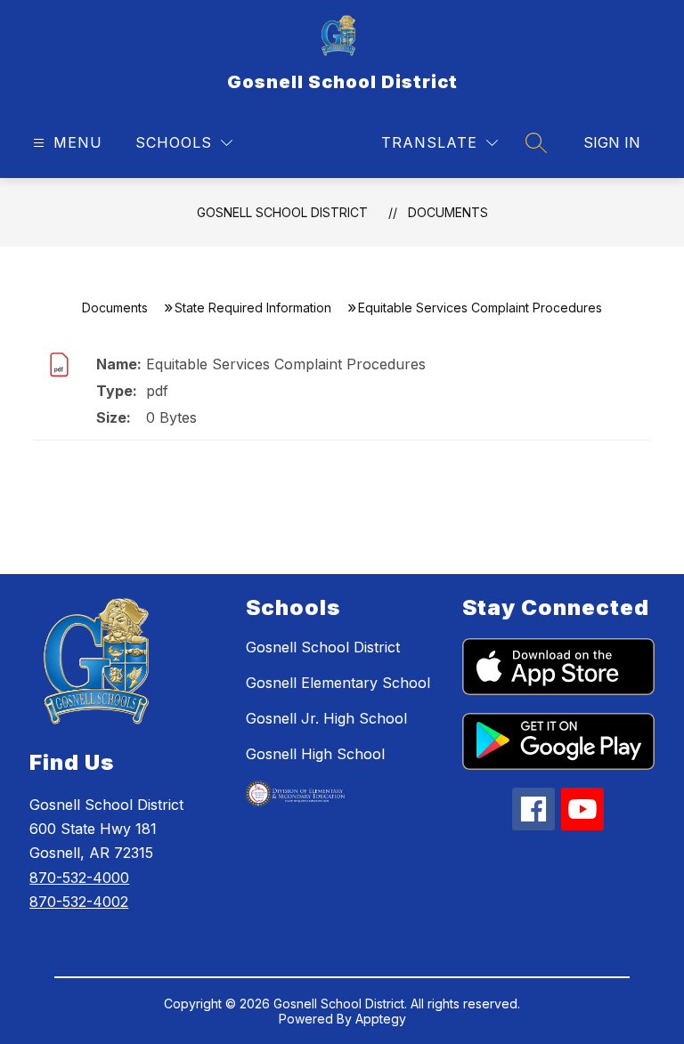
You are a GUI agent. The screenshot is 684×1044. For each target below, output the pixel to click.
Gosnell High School (315, 754)
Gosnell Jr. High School (326, 718)
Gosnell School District (282, 212)
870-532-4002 (78, 901)
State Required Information (253, 307)
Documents (448, 212)
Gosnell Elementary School (338, 683)
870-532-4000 (79, 877)
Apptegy (380, 1018)
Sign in (611, 142)
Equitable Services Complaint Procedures (286, 364)
